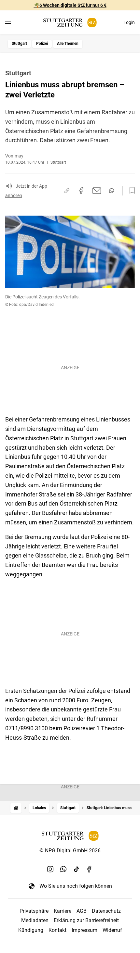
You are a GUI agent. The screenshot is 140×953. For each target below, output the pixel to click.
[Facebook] (89, 869)
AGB (82, 911)
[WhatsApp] (63, 869)
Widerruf (112, 930)
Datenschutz (106, 911)
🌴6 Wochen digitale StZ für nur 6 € (70, 5)
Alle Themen (67, 43)
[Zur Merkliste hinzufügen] (130, 190)
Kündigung (30, 930)
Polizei (42, 43)
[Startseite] (15, 808)
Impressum (84, 930)
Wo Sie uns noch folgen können (75, 886)
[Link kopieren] (67, 190)
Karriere (62, 911)
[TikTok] (76, 869)
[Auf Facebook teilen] (81, 190)
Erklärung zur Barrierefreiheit (86, 920)
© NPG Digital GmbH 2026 (70, 850)
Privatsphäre (34, 911)
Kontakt (57, 930)
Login (129, 22)
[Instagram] (50, 869)
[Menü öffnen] (8, 23)
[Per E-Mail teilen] (97, 190)
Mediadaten (35, 920)
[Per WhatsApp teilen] (111, 190)
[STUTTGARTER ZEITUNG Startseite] (70, 22)
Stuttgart (19, 43)
